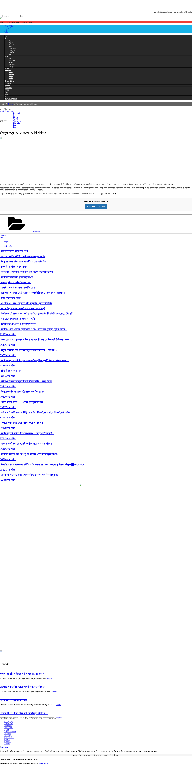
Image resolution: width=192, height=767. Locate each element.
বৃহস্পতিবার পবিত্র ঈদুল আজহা (14, 266)
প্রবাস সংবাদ (8, 88)
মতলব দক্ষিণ (12, 50)
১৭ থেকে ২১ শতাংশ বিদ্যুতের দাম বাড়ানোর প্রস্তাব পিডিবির (26, 303)
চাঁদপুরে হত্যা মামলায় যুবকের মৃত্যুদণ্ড (16, 277)
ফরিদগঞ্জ (11, 44)
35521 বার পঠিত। (8, 469)
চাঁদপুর (6, 38)
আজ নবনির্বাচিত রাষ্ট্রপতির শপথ (157, 12)
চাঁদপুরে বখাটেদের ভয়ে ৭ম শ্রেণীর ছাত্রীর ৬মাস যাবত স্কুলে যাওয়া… (30, 454)
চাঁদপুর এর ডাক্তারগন (11, 99)
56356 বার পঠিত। (8, 344)
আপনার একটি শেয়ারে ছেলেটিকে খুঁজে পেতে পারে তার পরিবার (26, 443)
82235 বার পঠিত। (8, 334)
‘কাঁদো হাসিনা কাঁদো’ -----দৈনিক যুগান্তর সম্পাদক (21, 402)
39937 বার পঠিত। (8, 407)
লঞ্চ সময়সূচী (7, 28)
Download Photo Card (96, 206)
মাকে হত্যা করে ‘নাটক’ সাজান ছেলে (15, 282)
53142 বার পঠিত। (8, 386)
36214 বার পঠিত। (8, 459)
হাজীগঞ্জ (11, 42)
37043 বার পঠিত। (8, 438)
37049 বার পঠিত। (8, 428)
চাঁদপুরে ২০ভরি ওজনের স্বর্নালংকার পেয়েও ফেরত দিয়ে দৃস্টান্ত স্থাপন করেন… (33, 329)
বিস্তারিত (50, 678)
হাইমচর (11, 54)
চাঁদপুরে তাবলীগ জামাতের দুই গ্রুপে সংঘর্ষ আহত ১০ (22, 391)
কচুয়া (10, 46)
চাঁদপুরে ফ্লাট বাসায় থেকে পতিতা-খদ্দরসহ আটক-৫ (21, 422)
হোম (3, 104)
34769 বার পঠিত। (8, 480)
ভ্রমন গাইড (7, 742)
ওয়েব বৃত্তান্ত (8, 722)
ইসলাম (11, 79)
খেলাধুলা (11, 66)
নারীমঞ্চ (11, 73)
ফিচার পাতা (8, 71)
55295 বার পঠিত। (8, 355)
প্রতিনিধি (7, 740)
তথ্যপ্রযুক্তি (8, 83)
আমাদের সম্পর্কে (8, 728)
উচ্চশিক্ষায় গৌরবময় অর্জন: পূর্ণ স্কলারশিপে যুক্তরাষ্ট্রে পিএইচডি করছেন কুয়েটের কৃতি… (38, 313)
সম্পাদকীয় (12, 60)
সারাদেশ (11, 58)
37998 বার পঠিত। (8, 417)
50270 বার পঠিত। (8, 396)
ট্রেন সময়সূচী (8, 736)
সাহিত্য (7, 90)
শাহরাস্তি (11, 52)
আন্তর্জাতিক (8, 69)
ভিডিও (6, 32)
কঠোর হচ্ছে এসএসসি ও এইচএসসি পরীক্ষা (18, 323)
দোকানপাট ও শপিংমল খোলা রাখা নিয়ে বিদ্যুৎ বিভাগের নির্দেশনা (26, 271)
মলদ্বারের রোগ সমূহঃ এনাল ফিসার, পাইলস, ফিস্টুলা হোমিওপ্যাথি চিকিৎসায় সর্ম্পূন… (36, 339)
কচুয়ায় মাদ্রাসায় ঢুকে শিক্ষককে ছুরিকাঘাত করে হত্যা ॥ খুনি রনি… (28, 350)
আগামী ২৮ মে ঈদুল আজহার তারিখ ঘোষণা (18, 287)
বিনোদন (11, 62)
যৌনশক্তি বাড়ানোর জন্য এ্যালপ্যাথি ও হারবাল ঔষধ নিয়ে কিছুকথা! (29, 474)
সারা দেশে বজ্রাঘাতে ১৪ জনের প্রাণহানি (17, 318)
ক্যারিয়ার (6, 730)
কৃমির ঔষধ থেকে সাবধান (10, 370)
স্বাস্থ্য (11, 77)
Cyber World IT (43, 763)
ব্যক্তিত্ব (7, 85)
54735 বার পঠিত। (8, 365)
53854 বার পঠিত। (8, 376)
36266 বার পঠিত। (8, 448)
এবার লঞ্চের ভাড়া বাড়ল (10, 298)
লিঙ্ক (6, 92)
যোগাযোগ (7, 744)
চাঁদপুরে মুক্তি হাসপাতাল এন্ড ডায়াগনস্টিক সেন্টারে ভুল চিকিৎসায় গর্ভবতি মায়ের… (34, 360)
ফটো (5, 30)
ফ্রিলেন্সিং (11, 75)
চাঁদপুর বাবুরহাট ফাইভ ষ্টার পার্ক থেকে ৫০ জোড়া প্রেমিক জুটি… (27, 433)
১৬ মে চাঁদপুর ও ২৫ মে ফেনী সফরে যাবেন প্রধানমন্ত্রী (22, 308)
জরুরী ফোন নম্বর (9, 738)
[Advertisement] (40, 5)
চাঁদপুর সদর (12, 40)
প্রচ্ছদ (6, 36)
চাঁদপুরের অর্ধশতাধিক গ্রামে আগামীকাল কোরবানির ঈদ (23, 261)
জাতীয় (6, 56)
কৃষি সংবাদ (12, 64)
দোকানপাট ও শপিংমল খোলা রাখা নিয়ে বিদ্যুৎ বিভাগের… (24, 713)
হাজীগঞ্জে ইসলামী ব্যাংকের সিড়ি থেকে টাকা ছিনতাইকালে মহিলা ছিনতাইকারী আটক (35, 412)
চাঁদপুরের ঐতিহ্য (9, 81)
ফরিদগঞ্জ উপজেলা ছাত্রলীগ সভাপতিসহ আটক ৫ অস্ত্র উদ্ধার (26, 381)
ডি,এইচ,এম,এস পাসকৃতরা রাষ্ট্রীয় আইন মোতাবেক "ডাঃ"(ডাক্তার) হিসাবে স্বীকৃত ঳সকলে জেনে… (43, 464)
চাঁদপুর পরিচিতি (8, 26)
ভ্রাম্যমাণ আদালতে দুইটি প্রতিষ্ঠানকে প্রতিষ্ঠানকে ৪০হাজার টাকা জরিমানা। (32, 292)
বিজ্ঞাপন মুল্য (8, 726)
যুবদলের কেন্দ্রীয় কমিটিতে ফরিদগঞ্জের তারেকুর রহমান (22, 256)
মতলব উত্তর (12, 48)
